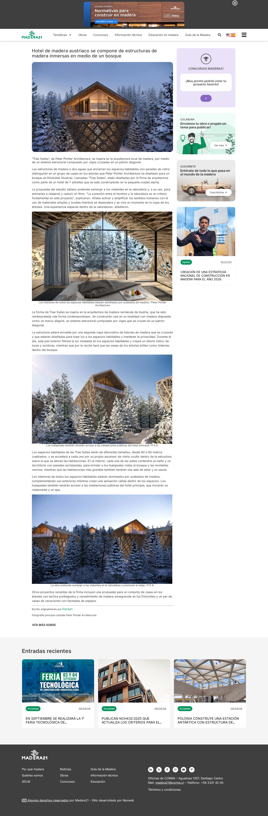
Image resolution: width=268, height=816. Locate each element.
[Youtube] (183, 769)
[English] (228, 35)
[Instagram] (175, 769)
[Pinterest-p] (192, 769)
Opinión (186, 262)
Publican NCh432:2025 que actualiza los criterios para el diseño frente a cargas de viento (133, 722)
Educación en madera (163, 35)
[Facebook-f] (167, 769)
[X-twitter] (159, 769)
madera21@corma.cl (170, 782)
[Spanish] (233, 35)
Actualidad (33, 708)
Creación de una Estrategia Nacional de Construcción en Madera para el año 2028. (205, 275)
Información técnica (128, 35)
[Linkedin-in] (151, 769)
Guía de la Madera (197, 35)
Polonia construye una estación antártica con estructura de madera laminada (208, 722)
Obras (82, 35)
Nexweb (128, 800)
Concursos (100, 35)
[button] (219, 35)
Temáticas (60, 35)
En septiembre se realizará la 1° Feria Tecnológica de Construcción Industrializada (55, 722)
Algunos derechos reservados (48, 800)
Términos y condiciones (164, 789)
